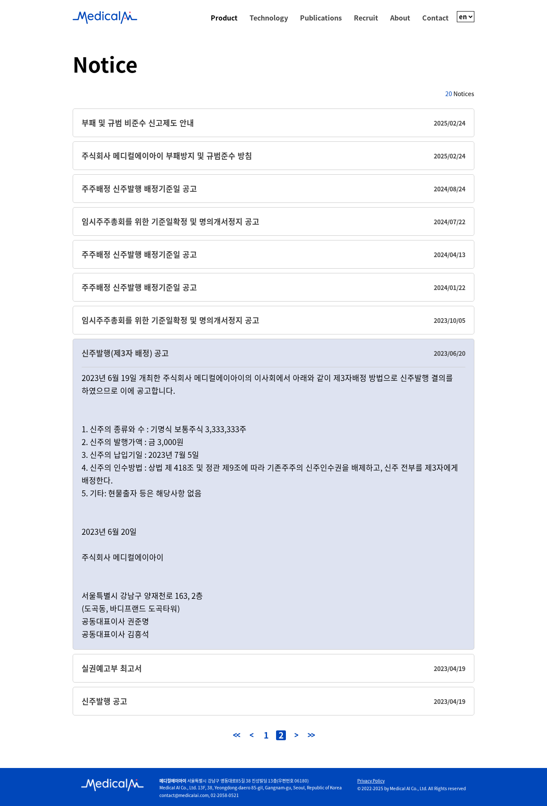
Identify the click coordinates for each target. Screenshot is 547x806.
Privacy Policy (371, 781)
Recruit (366, 17)
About (400, 17)
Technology (269, 17)
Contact (435, 17)
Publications (321, 17)
